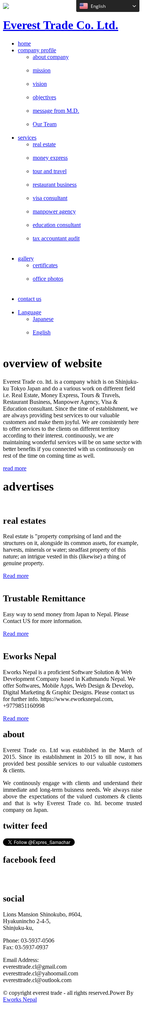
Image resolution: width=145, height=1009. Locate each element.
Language (29, 312)
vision (40, 84)
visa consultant (50, 198)
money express (50, 158)
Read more (16, 576)
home (24, 43)
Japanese (43, 319)
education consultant (57, 225)
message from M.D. (56, 111)
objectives (44, 97)
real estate (44, 144)
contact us (29, 299)
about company (51, 57)
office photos (48, 278)
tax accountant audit (56, 238)
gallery (26, 258)
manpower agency (54, 211)
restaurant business (55, 184)
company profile (37, 50)
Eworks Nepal (20, 999)
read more (14, 468)
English (42, 332)
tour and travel (50, 171)
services (27, 137)
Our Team (45, 124)
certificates (45, 265)
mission (42, 70)
